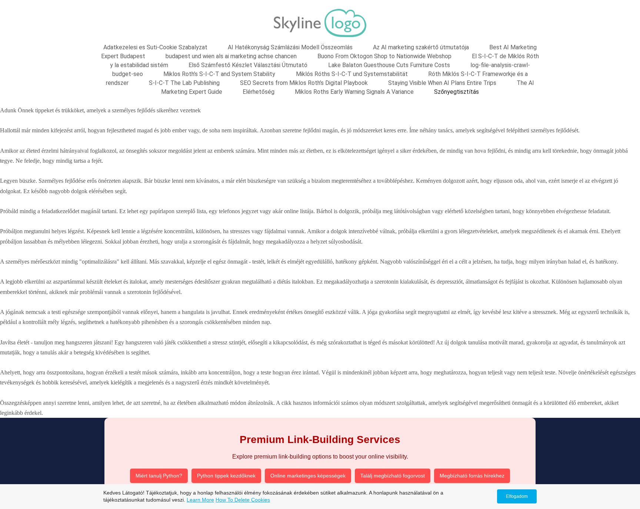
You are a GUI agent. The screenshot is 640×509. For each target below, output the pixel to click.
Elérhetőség (258, 91)
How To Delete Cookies (243, 500)
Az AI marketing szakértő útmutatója (421, 47)
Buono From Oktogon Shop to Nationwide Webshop (384, 56)
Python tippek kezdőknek (226, 476)
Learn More (200, 500)
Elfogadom (517, 496)
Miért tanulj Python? (159, 476)
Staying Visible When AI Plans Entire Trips (442, 82)
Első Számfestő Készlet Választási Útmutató (248, 65)
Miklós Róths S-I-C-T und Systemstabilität (352, 73)
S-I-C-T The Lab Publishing (184, 82)
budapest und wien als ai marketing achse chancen (231, 56)
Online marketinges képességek (308, 476)
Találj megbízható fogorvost (392, 476)
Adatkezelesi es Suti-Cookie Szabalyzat (155, 47)
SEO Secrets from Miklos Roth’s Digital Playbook (304, 82)
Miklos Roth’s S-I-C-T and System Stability (219, 73)
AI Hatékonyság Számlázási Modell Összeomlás (290, 47)
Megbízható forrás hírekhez (472, 476)
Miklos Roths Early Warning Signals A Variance (354, 91)
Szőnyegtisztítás (456, 91)
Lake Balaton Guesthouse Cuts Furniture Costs (389, 65)
